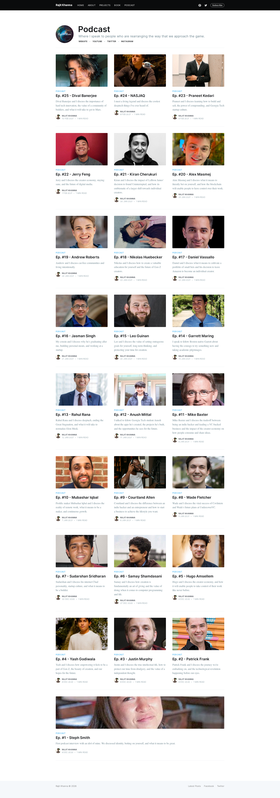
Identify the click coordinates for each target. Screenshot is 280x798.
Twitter (111, 41)
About (91, 5)
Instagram (127, 41)
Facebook (209, 786)
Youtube (97, 41)
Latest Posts (194, 786)
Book (117, 5)
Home (80, 5)
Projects (105, 5)
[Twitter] (206, 5)
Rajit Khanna (64, 5)
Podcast (129, 5)
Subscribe (217, 5)
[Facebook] (200, 5)
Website (83, 41)
